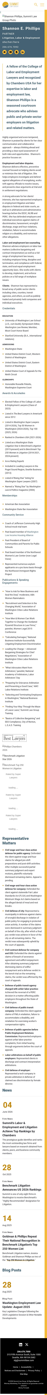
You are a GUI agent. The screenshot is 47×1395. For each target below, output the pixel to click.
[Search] (36, 4)
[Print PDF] (16, 53)
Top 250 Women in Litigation (20, 1260)
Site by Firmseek (23, 1388)
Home (15, 1367)
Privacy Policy (34, 1370)
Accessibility (26, 1367)
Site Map (24, 1374)
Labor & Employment (27, 38)
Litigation (8, 38)
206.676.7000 (23, 1351)
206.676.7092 (10, 47)
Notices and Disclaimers (15, 1370)
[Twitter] (26, 1344)
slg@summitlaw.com (24, 1360)
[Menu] (42, 5)
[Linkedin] (20, 1344)
